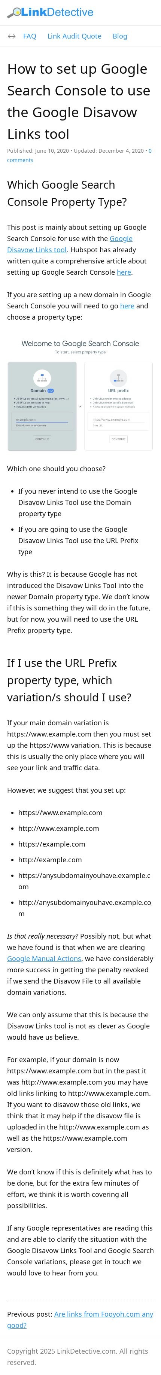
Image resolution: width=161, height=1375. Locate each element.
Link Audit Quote (74, 35)
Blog (120, 35)
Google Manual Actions (44, 958)
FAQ (29, 35)
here (124, 272)
